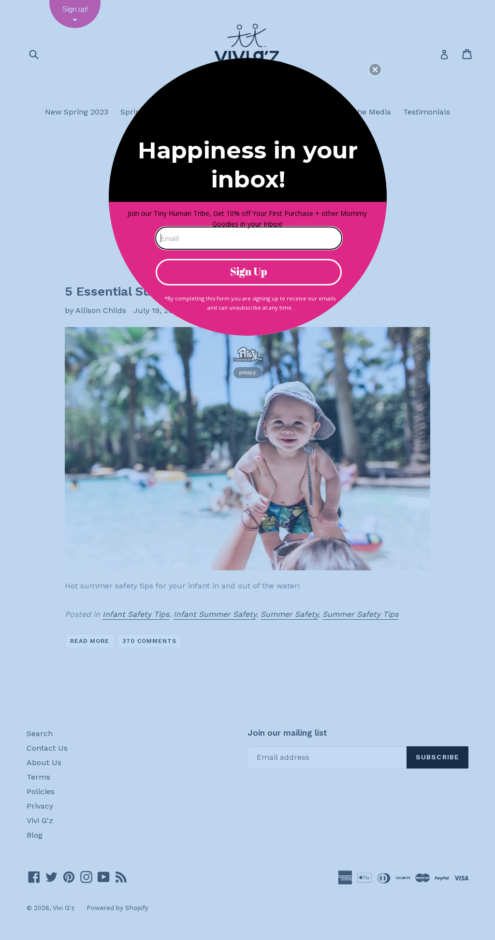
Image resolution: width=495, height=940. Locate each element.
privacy (247, 372)
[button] (375, 69)
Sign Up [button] (248, 271)
